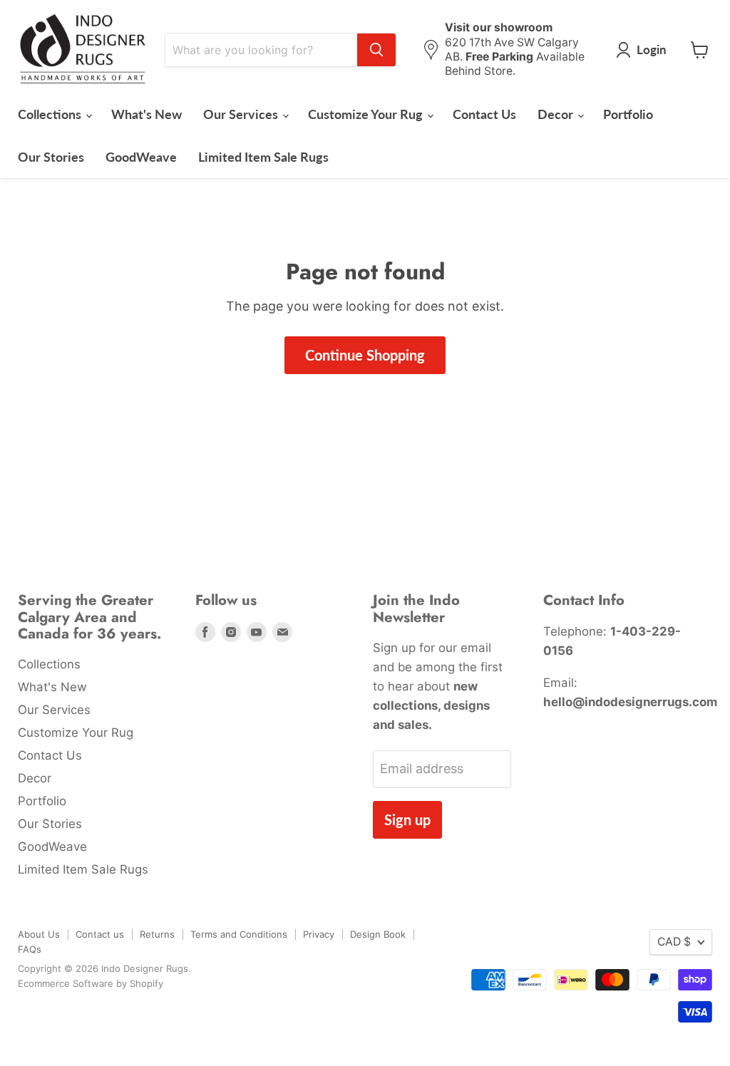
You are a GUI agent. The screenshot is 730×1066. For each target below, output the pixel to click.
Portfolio (628, 114)
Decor (557, 114)
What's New (146, 114)
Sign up (407, 819)
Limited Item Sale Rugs (263, 157)
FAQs (29, 949)
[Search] (376, 49)
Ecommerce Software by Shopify (90, 983)
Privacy (318, 934)
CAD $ (674, 941)
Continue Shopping (365, 354)
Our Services (242, 114)
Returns (157, 934)
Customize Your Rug (367, 114)
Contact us (100, 934)
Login (652, 49)
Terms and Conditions (238, 934)
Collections (51, 114)
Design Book (378, 934)
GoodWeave (141, 157)
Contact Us (484, 114)
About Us (39, 934)
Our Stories (51, 157)
